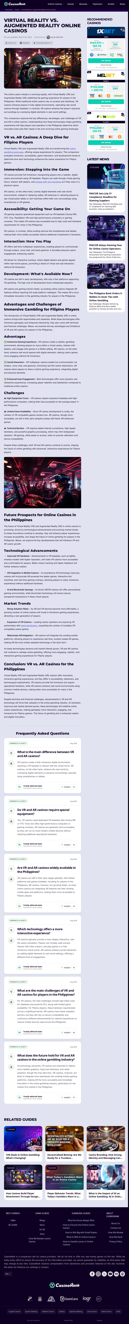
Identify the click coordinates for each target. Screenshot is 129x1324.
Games (70, 4)
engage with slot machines (48, 182)
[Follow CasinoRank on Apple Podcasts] (122, 1273)
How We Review (115, 1232)
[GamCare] (69, 1298)
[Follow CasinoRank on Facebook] (92, 1273)
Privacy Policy (115, 1241)
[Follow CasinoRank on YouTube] (110, 1273)
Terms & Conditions (33, 1320)
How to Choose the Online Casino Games (79, 1226)
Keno (42, 1225)
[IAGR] (87, 1298)
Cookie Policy (68, 1320)
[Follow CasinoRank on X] (104, 1273)
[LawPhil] (40, 1298)
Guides (111, 4)
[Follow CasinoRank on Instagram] (98, 1273)
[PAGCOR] (30, 1298)
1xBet (12, 1220)
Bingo (42, 1220)
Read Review (106, 65)
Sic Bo (42, 1229)
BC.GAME (13, 1225)
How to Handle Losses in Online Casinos (78, 1243)
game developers (29, 625)
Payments (97, 4)
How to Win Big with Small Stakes (81, 1232)
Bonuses (83, 4)
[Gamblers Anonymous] (51, 1298)
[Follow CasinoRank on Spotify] (116, 1273)
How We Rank (115, 1237)
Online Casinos (55, 4)
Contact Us (115, 1228)
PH (7, 1274)
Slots (42, 1234)
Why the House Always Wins (81, 1220)
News (122, 4)
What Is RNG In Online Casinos (81, 1237)
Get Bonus (106, 61)
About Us (115, 1223)
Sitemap (99, 1320)
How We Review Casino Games (40, 1240)
